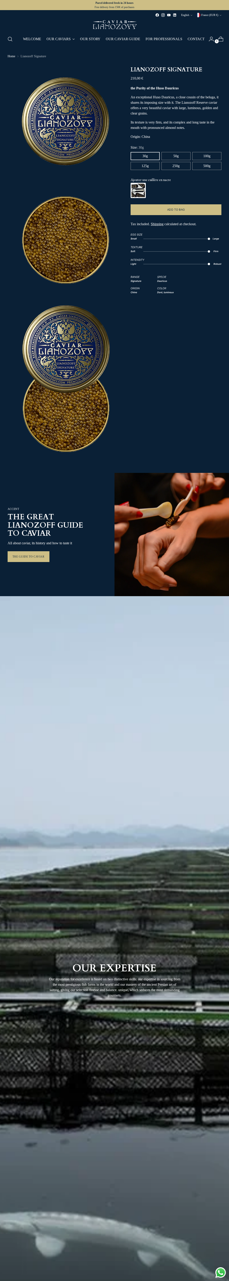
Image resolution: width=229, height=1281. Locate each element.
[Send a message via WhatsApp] (220, 1272)
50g (176, 156)
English (185, 15)
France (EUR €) (209, 15)
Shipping (157, 224)
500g (206, 166)
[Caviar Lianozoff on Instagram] (163, 15)
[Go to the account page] (209, 39)
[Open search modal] (10, 39)
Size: (137, 147)
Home (11, 56)
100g (206, 156)
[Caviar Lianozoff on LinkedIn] (175, 15)
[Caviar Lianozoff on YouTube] (169, 15)
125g (145, 166)
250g (176, 166)
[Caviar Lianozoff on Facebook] (157, 15)
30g (145, 156)
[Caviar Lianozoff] (114, 24)
